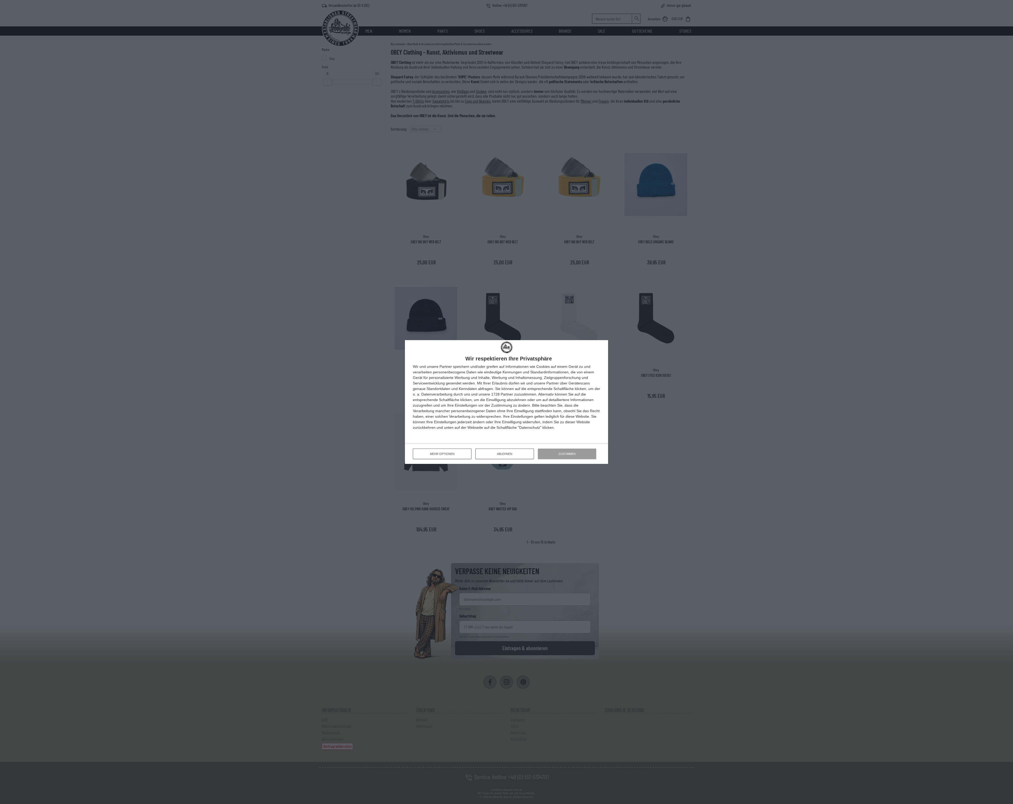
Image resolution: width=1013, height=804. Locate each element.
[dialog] (506, 402)
